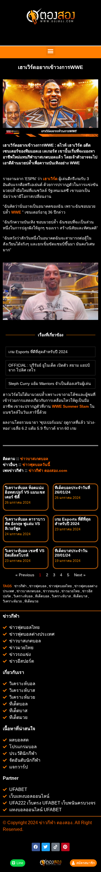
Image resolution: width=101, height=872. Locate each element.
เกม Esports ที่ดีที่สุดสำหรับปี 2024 (38, 351)
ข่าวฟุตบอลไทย (60, 586)
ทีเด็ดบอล (42, 596)
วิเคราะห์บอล (23, 596)
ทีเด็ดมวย (31, 601)
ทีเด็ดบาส (80, 596)
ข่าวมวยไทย (70, 591)
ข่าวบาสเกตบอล (28, 591)
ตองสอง (64, 822)
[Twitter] (46, 847)
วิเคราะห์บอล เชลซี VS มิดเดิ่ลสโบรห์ (24, 553)
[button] (50, 50)
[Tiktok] (55, 847)
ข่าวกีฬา (20, 586)
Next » (80, 575)
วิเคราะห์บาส (61, 596)
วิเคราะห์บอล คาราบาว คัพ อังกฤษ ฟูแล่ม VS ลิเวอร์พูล (25, 524)
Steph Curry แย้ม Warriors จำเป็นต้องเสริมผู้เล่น (49, 383)
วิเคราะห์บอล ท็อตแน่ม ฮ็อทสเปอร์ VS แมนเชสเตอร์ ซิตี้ (25, 492)
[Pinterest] (65, 847)
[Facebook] (36, 847)
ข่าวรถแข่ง (51, 591)
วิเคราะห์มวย (12, 601)
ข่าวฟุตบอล (37, 586)
